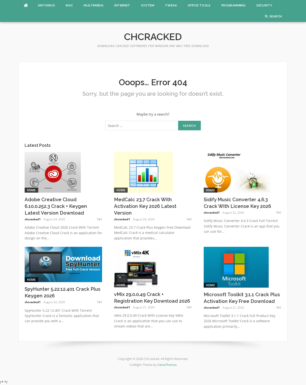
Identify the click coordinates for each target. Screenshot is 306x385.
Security (264, 5)
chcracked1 (33, 219)
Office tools (199, 5)
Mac (69, 5)
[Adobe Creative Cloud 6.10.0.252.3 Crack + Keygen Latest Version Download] (53, 171)
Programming (233, 5)
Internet (122, 5)
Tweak (171, 5)
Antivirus (46, 5)
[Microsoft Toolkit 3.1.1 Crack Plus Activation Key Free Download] (236, 266)
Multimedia (94, 5)
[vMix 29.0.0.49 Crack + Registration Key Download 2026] (136, 266)
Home (31, 190)
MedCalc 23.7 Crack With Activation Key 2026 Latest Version (145, 206)
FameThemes (167, 365)
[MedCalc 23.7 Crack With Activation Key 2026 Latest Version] (143, 171)
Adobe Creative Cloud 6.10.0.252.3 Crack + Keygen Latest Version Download (56, 206)
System (147, 5)
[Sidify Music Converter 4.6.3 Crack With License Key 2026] (237, 171)
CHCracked (153, 36)
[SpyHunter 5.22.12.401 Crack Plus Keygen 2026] (63, 264)
